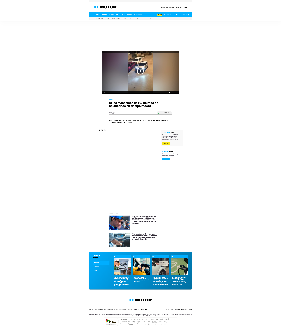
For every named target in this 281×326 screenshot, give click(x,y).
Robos (129, 136)
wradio (138, 322)
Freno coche (107, 1)
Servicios (160, 14)
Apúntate (166, 143)
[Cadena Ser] (185, 7)
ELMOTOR (96, 262)
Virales (123, 14)
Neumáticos (124, 136)
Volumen (169, 92)
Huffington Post (125, 322)
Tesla (103, 1)
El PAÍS (124, 320)
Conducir (111, 14)
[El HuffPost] (179, 7)
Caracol (166, 320)
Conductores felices (158, 1)
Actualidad (97, 14)
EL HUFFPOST (96, 266)
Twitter (132, 136)
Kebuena (165, 322)
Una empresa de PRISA (111, 321)
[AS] (167, 7)
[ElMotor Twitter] (140, 309)
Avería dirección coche (139, 1)
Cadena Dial (149, 322)
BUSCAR (166, 159)
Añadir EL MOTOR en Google (165, 112)
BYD (97, 1)
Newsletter (139, 14)
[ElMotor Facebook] (138, 309)
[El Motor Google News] (146, 309)
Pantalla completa (177, 92)
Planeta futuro (160, 322)
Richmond (123, 324)
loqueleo (156, 324)
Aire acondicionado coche (117, 1)
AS (94, 274)
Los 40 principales (131, 320)
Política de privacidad (98, 309)
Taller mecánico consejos (168, 1)
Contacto (130, 309)
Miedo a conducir (149, 1)
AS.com (156, 320)
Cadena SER (152, 320)
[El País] (163, 7)
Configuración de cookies (108, 309)
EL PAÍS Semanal (154, 322)
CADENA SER (96, 278)
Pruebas (118, 14)
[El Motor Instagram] (141, 309)
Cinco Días (143, 322)
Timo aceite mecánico (128, 1)
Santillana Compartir (145, 320)
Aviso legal (91, 309)
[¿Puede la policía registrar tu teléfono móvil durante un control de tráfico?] (141, 274)
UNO (134, 322)
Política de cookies (118, 309)
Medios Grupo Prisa (111, 324)
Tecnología (129, 14)
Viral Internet (137, 136)
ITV (99, 1)
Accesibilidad (124, 309)
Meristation (163, 324)
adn (161, 320)
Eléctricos (104, 14)
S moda (149, 324)
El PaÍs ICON (144, 324)
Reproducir (140, 71)
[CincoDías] (172, 7)
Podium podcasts (137, 324)
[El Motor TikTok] (143, 309)
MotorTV (111, 99)
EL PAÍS (95, 270)
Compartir (173, 92)
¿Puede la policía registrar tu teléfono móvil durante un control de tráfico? (141, 279)
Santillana (137, 320)
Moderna (130, 324)
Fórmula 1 (119, 136)
